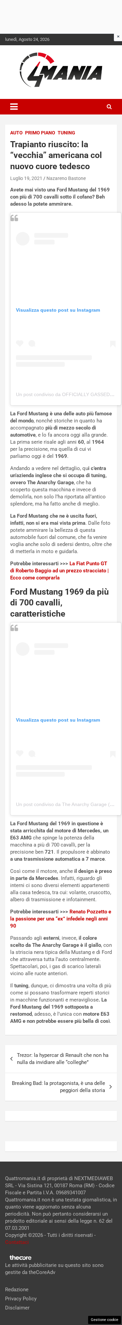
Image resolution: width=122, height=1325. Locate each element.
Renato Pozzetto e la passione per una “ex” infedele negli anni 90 (60, 919)
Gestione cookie (104, 1320)
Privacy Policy (21, 1299)
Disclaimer (17, 1308)
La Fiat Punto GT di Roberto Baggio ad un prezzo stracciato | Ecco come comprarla (59, 571)
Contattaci (17, 1242)
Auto (16, 132)
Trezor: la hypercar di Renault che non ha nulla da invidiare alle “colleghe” (62, 1058)
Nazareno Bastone (66, 178)
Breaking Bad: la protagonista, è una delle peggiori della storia (58, 1086)
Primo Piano (40, 132)
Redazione (16, 1290)
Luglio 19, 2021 (26, 178)
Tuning (66, 132)
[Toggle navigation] (14, 106)
